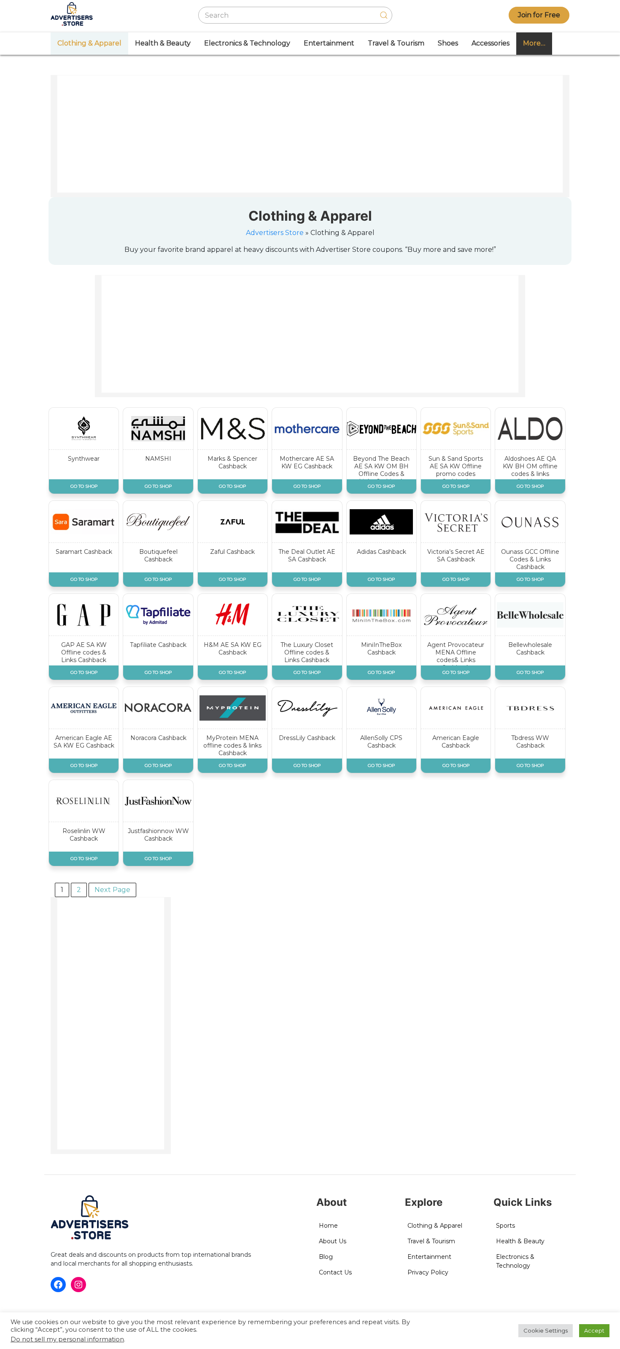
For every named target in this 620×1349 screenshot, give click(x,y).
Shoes (448, 43)
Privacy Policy (427, 1272)
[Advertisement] (310, 134)
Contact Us (335, 1272)
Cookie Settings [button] (545, 1330)
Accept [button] (594, 1330)
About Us (332, 1241)
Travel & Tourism (396, 43)
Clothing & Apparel (89, 43)
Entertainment (329, 43)
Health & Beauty (163, 43)
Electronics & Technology (247, 43)
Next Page (112, 890)
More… (534, 43)
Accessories (490, 43)
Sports (505, 1225)
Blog (326, 1257)
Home (328, 1225)
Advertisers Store (275, 233)
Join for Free (539, 15)
